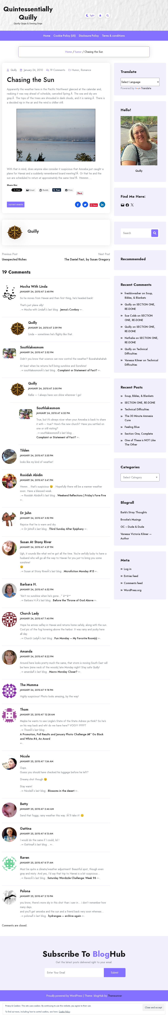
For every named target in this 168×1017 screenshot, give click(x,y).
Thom (24, 709)
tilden (24, 450)
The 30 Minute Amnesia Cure (139, 418)
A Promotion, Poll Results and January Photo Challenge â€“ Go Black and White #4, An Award (61, 736)
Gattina (25, 828)
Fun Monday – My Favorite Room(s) (75, 638)
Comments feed (133, 583)
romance (86, 70)
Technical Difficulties (137, 409)
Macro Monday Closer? (63, 672)
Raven (24, 857)
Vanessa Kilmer (133, 360)
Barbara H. (28, 584)
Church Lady (29, 613)
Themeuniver (115, 996)
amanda (26, 651)
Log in (127, 569)
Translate (146, 88)
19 (57, 70)
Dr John (25, 513)
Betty (24, 804)
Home (46, 36)
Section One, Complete (139, 434)
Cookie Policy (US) (64, 36)
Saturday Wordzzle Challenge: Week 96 (72, 878)
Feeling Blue (132, 427)
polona (25, 891)
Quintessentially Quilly (28, 13)
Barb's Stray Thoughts (134, 512)
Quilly (33, 231)
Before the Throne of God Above (73, 600)
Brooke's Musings (131, 519)
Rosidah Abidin (31, 475)
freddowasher (133, 293)
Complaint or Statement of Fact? (77, 370)
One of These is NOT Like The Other (140, 442)
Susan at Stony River (36, 542)
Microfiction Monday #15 (79, 571)
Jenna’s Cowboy (69, 309)
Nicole (25, 756)
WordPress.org (132, 590)
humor (78, 52)
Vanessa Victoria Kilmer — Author (136, 536)
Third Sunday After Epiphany (66, 529)
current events (16, 204)
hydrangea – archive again (64, 916)
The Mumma (29, 685)
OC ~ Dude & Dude (132, 527)
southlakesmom (32, 347)
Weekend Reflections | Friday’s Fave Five (81, 495)
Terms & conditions (113, 36)
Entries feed (131, 576)
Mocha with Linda (33, 286)
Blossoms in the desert (61, 791)
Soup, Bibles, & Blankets (139, 396)
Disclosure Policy (89, 36)
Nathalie (130, 338)
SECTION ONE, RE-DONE (140, 403)
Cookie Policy (64, 1011)
